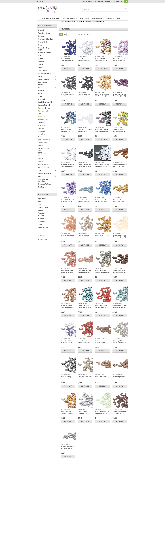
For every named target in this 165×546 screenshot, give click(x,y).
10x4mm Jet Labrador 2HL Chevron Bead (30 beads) (67, 165)
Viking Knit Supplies (44, 173)
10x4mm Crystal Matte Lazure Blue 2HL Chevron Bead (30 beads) (119, 342)
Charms (40, 59)
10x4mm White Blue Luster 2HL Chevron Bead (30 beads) (84, 201)
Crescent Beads (42, 143)
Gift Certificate (98, 1)
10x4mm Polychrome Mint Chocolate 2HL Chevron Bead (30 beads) (119, 307)
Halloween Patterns (44, 184)
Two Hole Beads (43, 111)
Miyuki (40, 201)
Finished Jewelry (43, 79)
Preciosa (41, 213)
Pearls (40, 96)
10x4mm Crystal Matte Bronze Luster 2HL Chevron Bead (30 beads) (101, 342)
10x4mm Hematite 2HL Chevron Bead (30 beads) (67, 377)
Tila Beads (40, 159)
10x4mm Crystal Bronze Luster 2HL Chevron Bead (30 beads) (119, 378)
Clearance (41, 62)
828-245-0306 (87, 1)
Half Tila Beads (42, 153)
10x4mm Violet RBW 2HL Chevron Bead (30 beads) (101, 59)
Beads (40, 45)
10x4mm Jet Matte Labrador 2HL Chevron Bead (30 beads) (84, 413)
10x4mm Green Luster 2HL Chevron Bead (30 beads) (102, 412)
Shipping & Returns (98, 18)
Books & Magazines (44, 53)
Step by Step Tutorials (45, 102)
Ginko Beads (41, 122)
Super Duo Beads (42, 156)
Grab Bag (41, 187)
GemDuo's (40, 145)
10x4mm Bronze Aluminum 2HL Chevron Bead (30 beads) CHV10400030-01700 (84, 61)
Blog (118, 18)
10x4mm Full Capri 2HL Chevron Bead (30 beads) (67, 306)
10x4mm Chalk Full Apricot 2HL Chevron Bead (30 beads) (67, 237)
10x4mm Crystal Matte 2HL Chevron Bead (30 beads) (102, 165)
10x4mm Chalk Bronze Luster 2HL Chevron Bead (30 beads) (102, 378)
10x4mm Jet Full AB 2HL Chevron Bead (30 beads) (84, 306)
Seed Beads (42, 99)
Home (61, 25)
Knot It (40, 224)
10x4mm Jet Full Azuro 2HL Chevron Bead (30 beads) (67, 59)
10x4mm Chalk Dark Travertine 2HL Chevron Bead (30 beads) (118, 201)
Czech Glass (42, 216)
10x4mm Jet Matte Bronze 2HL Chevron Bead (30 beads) (119, 413)
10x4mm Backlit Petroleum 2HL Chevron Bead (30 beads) (67, 342)
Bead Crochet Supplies (45, 39)
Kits (39, 87)
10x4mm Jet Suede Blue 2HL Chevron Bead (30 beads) (101, 201)
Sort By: (80, 34)
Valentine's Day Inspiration (43, 180)
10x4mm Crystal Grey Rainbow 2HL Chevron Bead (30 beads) (102, 272)
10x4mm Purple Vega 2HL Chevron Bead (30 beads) (119, 95)
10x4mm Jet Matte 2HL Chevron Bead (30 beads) (84, 95)
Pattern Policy (84, 18)
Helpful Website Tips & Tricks (50, 18)
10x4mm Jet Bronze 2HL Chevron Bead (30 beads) (119, 271)
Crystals (40, 68)
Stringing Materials (44, 105)
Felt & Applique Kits (44, 73)
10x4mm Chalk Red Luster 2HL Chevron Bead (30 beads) (84, 272)
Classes (40, 65)
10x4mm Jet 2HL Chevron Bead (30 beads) (67, 95)
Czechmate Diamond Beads (43, 149)
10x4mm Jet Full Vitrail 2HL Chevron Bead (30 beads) (119, 130)
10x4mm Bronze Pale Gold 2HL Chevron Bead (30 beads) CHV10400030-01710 (102, 97)
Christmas (41, 36)
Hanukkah (41, 30)
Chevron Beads (42, 117)
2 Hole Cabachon (42, 114)
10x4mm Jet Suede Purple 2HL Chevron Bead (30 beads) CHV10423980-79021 (67, 202)
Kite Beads (41, 128)
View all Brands (43, 227)
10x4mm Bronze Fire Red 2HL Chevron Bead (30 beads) (84, 342)
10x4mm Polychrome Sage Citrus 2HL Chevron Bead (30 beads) (85, 378)
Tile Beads (40, 161)
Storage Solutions (44, 108)
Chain (39, 56)
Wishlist (109, 1)
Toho (39, 204)
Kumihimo (41, 90)
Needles (40, 93)
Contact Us (110, 18)
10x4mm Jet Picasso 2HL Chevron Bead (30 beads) (84, 165)
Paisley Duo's (41, 134)
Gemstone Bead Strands (43, 83)
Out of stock (102, 69)
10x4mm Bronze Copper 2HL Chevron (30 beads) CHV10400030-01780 (67, 272)
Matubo (40, 210)
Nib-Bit (40, 137)
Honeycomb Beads (43, 120)
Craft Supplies (42, 70)
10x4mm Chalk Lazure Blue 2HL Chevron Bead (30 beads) (67, 448)
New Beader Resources (70, 18)
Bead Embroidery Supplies (43, 49)
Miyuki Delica (42, 199)
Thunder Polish (43, 207)
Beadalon (41, 219)
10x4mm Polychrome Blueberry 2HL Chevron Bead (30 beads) (67, 131)
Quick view (68, 54)
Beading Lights (43, 42)
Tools (39, 170)
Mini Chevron (41, 125)
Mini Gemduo (41, 131)
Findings (40, 76)
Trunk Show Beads (44, 33)
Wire (39, 176)
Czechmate (41, 222)
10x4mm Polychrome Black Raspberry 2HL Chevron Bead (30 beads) (102, 131)
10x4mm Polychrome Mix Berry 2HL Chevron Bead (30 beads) (118, 60)
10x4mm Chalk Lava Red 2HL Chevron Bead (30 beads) (101, 307)
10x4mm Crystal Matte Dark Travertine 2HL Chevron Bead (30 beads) (119, 166)
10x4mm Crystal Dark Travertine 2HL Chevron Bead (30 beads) (67, 413)
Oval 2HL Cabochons (43, 167)
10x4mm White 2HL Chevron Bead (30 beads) (85, 130)
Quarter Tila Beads (43, 164)
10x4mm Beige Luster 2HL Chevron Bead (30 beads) (119, 236)
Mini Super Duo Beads (44, 140)
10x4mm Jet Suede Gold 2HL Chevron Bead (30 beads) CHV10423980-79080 (84, 238)
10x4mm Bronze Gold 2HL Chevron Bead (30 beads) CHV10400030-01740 (101, 237)
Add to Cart (68, 69)
